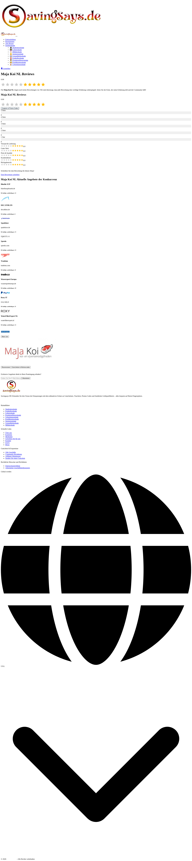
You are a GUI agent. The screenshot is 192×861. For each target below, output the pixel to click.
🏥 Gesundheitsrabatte (18, 56)
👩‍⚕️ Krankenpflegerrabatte (19, 60)
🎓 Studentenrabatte (17, 48)
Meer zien (5, 336)
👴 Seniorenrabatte (16, 54)
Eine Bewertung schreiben (10, 175)
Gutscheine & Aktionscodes (21, 367)
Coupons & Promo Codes (10, 108)
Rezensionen (9, 41)
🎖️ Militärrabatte (16, 52)
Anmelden (6, 68)
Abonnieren (26, 378)
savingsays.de (11, 859)
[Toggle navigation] (16, 36)
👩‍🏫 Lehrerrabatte (16, 50)
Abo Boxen (9, 43)
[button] (96, 666)
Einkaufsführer (10, 39)
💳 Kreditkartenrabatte (18, 62)
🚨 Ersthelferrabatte (17, 58)
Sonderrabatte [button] (10, 45)
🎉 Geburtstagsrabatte (17, 64)
